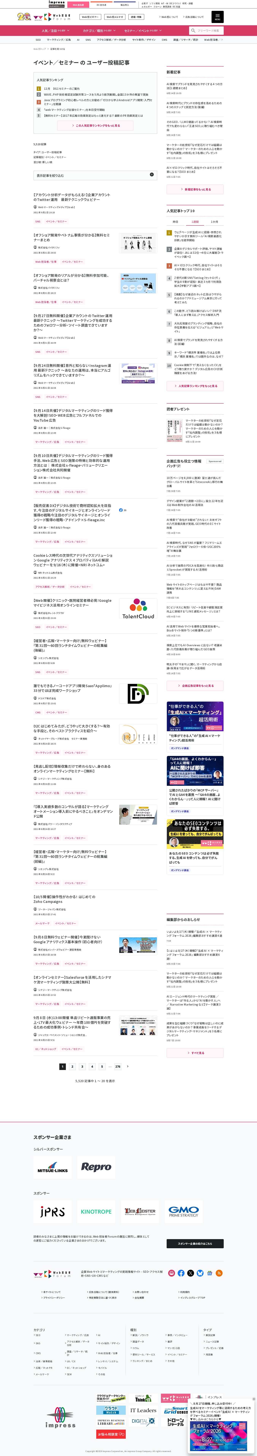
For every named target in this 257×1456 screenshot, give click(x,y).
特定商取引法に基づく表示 (103, 1297)
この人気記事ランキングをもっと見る (98, 125)
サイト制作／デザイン (144, 39)
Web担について (170, 16)
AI (78, 39)
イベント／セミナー (177, 1354)
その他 (101, 1374)
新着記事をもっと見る (198, 189)
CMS (164, 39)
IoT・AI (164, 3)
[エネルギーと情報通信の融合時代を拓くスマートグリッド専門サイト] (175, 1411)
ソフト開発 (154, 3)
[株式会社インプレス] (60, 1417)
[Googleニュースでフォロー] (209, 1273)
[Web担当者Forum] (51, 1275)
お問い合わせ (142, 1291)
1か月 (214, 222)
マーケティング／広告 (59, 39)
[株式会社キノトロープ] (96, 1211)
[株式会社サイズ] (140, 1211)
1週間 (195, 222)
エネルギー (147, 7)
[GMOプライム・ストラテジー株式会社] (184, 1211)
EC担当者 (101, 5)
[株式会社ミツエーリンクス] (52, 1167)
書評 (170, 1341)
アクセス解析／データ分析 (111, 39)
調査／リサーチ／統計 (185, 39)
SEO (38, 39)
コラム (136, 1348)
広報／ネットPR (44, 1367)
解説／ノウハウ (140, 1335)
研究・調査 (187, 3)
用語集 (209, 1354)
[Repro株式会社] (96, 1167)
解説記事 (210, 1335)
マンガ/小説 (174, 1348)
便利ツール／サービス (144, 1354)
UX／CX (71, 1361)
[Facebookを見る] (181, 1273)
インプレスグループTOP (192, 1297)
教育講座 (167, 7)
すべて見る (198, 1053)
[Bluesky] (200, 1273)
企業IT (145, 3)
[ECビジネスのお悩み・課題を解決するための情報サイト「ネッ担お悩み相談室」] (111, 1435)
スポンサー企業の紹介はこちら (195, 1243)
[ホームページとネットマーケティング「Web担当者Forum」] (175, 1399)
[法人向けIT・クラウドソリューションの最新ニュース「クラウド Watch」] (111, 1411)
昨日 (175, 222)
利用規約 (185, 1291)
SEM (69, 1374)
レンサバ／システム (108, 1361)
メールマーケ (42, 1374)
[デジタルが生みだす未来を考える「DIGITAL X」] (143, 1423)
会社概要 (139, 1297)
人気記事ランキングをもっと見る (198, 386)
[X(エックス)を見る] (190, 1273)
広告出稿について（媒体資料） (104, 1291)
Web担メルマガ (115, 16)
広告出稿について (194, 16)
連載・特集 (136, 16)
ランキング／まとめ (142, 1360)
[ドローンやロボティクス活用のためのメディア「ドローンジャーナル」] (175, 1423)
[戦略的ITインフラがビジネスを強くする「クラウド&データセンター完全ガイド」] (111, 1399)
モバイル (102, 1367)
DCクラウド (175, 3)
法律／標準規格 (44, 1361)
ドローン (157, 7)
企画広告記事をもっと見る (198, 686)
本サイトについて (52, 1291)
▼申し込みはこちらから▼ (205, 1419)
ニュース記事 (212, 1341)
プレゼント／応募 (215, 1348)
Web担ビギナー (90, 16)
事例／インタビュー (178, 1335)
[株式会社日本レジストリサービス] (52, 1211)
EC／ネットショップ (76, 1367)
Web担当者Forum (51, 17)
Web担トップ (39, 48)
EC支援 (176, 7)
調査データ (138, 1341)
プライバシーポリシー (54, 1297)
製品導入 (125, 5)
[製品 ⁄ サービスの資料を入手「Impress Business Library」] (111, 1423)
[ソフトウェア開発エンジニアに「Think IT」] (143, 1399)
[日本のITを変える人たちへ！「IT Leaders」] (143, 1411)
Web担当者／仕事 (215, 39)
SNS (88, 39)
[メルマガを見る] (171, 1273)
